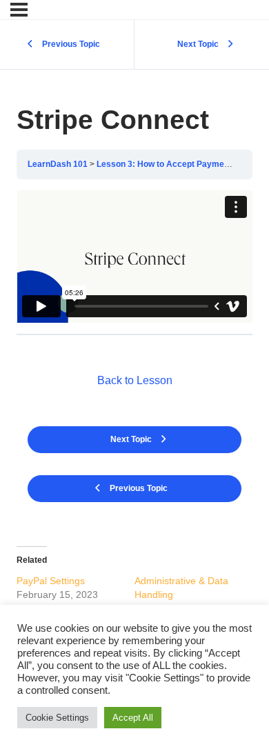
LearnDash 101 (58, 164)
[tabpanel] (134, 256)
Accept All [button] (132, 717)
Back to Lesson (134, 380)
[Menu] (19, 10)
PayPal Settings (51, 580)
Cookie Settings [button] (57, 717)
